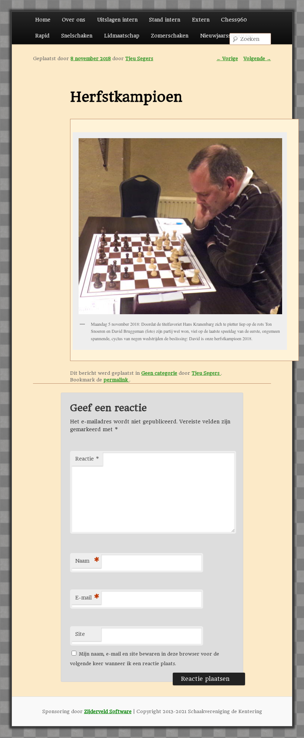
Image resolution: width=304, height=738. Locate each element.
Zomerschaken (169, 36)
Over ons (73, 20)
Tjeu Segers (139, 58)
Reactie (87, 459)
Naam (87, 561)
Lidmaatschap (121, 36)
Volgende (257, 58)
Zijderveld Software (108, 711)
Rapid (42, 36)
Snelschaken (76, 36)
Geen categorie (159, 373)
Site (80, 634)
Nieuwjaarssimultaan (226, 36)
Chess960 (234, 20)
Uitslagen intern (117, 20)
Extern (200, 20)
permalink (116, 380)
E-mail (87, 597)
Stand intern (164, 20)
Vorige (227, 58)
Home (42, 20)
